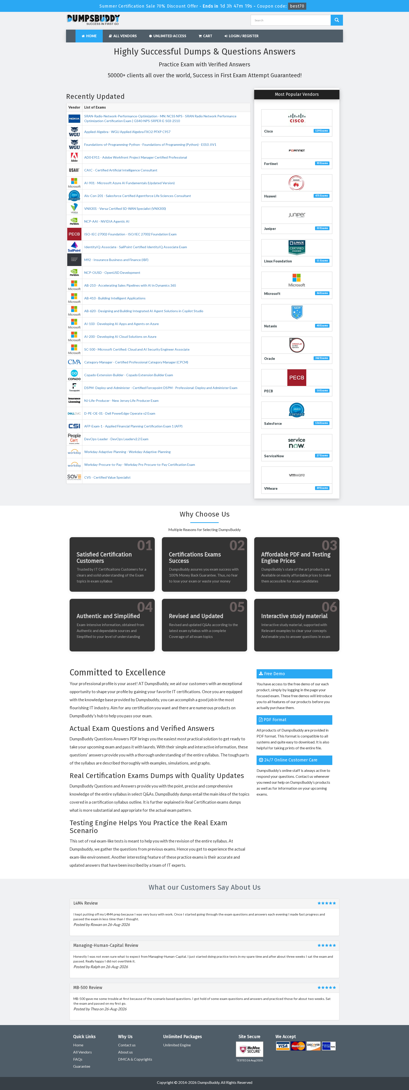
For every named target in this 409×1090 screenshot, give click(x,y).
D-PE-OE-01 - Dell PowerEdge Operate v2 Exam (119, 413)
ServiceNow (274, 456)
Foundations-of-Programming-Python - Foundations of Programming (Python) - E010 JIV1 (150, 144)
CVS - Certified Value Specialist (107, 477)
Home (91, 36)
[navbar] (72, 34)
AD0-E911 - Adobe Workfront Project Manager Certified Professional (135, 157)
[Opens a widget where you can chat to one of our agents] (391, 1082)
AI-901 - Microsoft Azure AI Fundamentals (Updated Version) (129, 183)
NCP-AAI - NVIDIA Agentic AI (106, 221)
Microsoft (272, 294)
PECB (268, 391)
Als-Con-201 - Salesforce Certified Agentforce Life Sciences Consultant (137, 196)
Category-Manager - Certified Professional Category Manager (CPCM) (136, 362)
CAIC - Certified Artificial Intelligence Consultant (120, 170)
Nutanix (270, 326)
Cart (207, 36)
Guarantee (81, 1066)
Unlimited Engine (177, 1045)
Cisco (268, 131)
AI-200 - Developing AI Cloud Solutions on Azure (120, 336)
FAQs (77, 1059)
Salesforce (273, 423)
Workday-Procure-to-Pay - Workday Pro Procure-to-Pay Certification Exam (139, 465)
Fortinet (271, 164)
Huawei (270, 196)
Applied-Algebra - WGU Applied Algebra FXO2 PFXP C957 (127, 132)
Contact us (127, 1045)
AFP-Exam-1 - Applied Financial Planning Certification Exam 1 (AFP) (133, 426)
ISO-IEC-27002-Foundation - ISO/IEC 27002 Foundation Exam (130, 234)
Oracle (269, 359)
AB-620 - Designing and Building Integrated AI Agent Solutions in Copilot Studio (143, 311)
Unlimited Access (169, 36)
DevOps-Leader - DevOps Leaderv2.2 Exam (116, 439)
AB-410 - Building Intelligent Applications (115, 298)
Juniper (270, 229)
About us (125, 1052)
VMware (271, 488)
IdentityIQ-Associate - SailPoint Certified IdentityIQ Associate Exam (135, 247)
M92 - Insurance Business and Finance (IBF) (116, 260)
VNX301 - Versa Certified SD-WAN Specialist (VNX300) (125, 208)
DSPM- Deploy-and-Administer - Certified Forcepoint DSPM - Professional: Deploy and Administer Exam (160, 388)
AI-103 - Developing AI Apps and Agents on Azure (121, 324)
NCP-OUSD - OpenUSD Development (112, 272)
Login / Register (242, 36)
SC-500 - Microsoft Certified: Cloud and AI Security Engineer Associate (137, 349)
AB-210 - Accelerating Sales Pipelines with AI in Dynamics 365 (130, 285)
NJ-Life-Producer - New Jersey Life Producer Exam (121, 400)
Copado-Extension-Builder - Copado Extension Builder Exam (128, 375)
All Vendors (124, 36)
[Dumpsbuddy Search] (337, 20)
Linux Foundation (278, 261)
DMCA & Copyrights (135, 1059)
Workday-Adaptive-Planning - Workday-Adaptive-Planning (127, 452)
